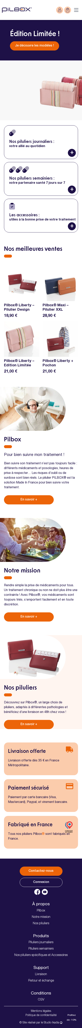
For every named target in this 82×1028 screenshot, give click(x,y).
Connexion (41, 882)
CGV (41, 999)
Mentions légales (41, 1011)
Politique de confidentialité (41, 1015)
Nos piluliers (41, 923)
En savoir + (28, 499)
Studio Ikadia (52, 1022)
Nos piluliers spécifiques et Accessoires (41, 955)
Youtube (45, 892)
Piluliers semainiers (41, 949)
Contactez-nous (41, 871)
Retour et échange (41, 981)
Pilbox (41, 910)
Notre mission (41, 917)
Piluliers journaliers (41, 942)
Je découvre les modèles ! (34, 45)
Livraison (41, 974)
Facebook (37, 892)
